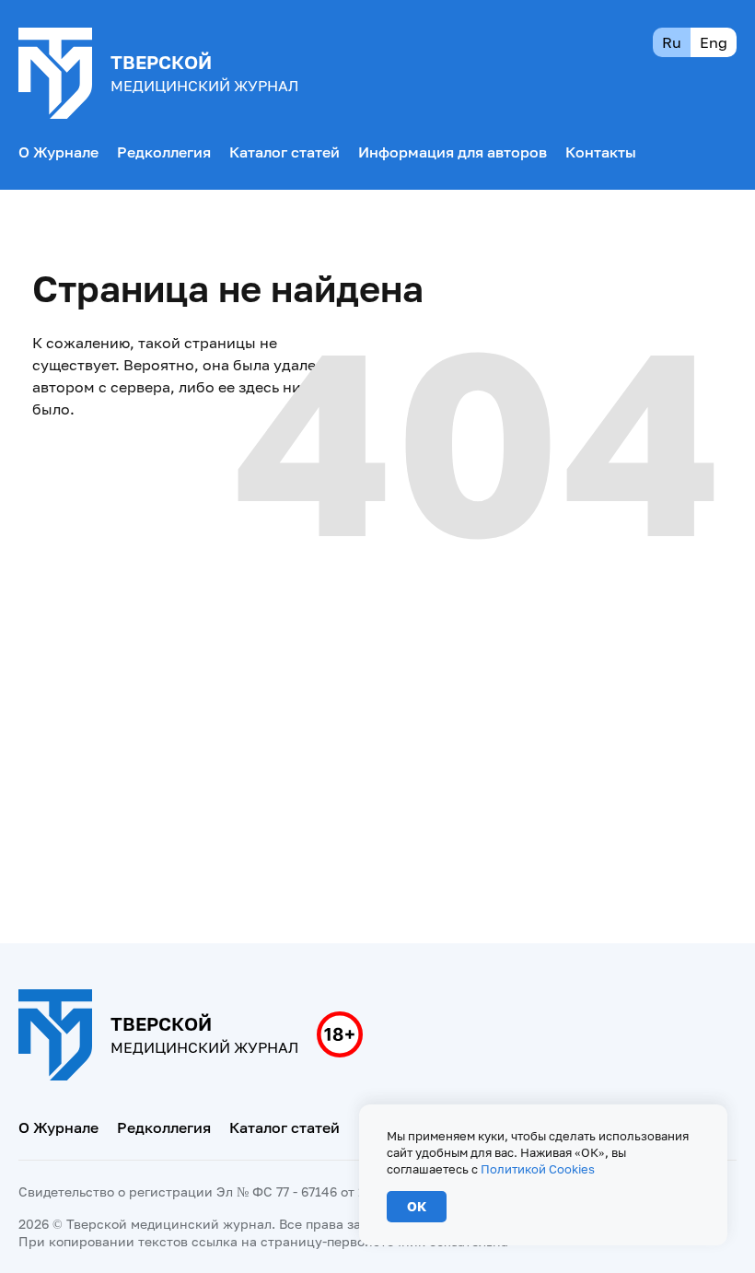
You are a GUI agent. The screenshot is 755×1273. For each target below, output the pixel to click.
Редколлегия (164, 152)
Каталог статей (284, 152)
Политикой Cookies (538, 1169)
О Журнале (58, 152)
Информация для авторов (452, 152)
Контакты (600, 152)
